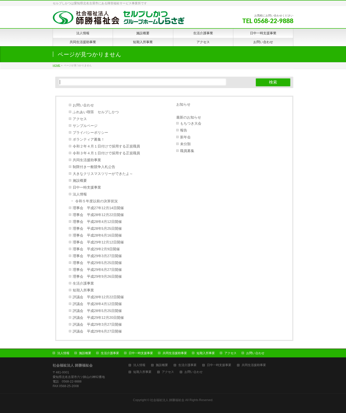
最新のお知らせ (188, 117)
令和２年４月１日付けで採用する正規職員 (106, 146)
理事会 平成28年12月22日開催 (98, 215)
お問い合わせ (83, 105)
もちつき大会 (190, 123)
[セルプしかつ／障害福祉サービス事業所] (118, 18)
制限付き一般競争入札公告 (94, 167)
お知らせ (183, 104)
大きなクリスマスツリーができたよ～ (103, 174)
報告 (183, 130)
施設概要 (80, 181)
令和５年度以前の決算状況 (96, 201)
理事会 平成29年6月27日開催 (97, 270)
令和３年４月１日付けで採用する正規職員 (106, 153)
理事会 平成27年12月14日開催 (98, 208)
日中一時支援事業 (87, 187)
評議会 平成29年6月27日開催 (97, 331)
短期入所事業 (83, 290)
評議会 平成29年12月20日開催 (98, 318)
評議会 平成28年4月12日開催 (97, 304)
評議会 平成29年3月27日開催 (97, 324)
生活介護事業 (83, 283)
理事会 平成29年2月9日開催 (96, 249)
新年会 (185, 137)
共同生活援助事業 (87, 160)
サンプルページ (85, 126)
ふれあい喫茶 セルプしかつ (96, 112)
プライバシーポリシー (90, 133)
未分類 (185, 144)
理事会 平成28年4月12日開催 (97, 222)
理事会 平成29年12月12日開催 (98, 242)
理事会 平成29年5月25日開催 (97, 263)
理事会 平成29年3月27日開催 (97, 256)
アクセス (80, 119)
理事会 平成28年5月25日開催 (97, 228)
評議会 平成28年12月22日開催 (98, 297)
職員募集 (187, 151)
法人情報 (80, 194)
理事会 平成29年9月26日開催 (97, 276)
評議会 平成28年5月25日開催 (97, 311)
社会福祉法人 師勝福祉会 (167, 400)
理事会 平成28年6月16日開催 (97, 235)
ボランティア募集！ (89, 139)
